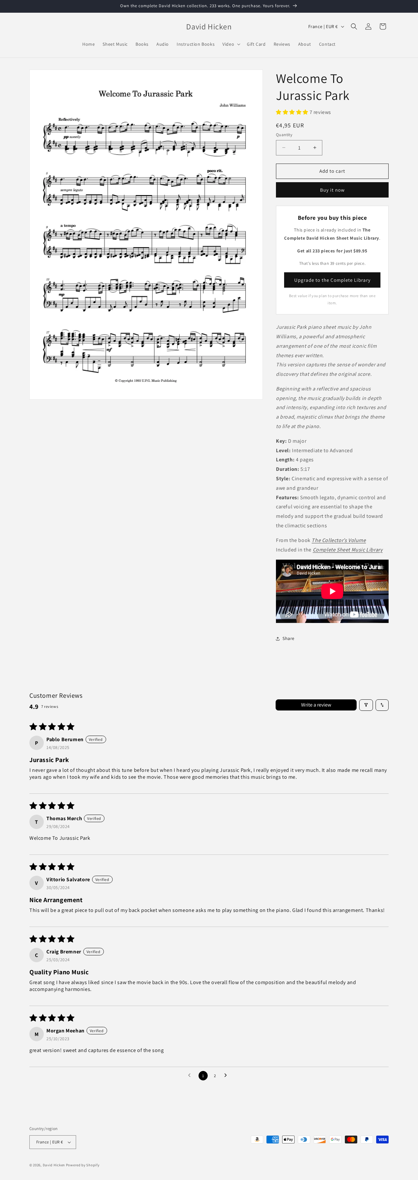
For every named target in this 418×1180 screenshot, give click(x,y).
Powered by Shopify (83, 1165)
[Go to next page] (227, 1075)
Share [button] (288, 638)
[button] (230, 44)
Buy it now (332, 190)
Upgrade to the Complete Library (332, 280)
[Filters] (366, 705)
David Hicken (54, 1165)
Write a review (316, 704)
